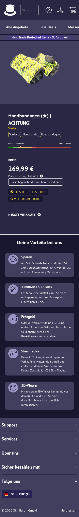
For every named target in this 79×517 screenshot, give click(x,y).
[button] (49, 10)
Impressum (69, 510)
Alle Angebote (17, 27)
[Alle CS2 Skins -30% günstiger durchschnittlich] (10, 10)
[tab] (39, 215)
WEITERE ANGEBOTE (26, 199)
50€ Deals (48, 27)
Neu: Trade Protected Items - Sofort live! (40, 37)
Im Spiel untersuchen (30, 192)
